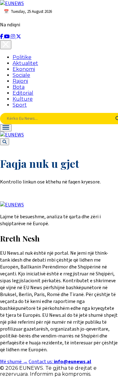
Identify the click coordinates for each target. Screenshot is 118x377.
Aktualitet (25, 63)
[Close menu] (5, 44)
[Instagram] (13, 36)
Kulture (23, 99)
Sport (20, 105)
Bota (19, 87)
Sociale (21, 75)
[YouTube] (7, 36)
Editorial (23, 93)
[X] (18, 36)
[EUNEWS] (12, 204)
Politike (22, 57)
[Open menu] (6, 127)
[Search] (4, 141)
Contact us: (60, 361)
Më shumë (14, 361)
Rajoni (20, 81)
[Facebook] (2, 36)
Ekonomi (24, 69)
